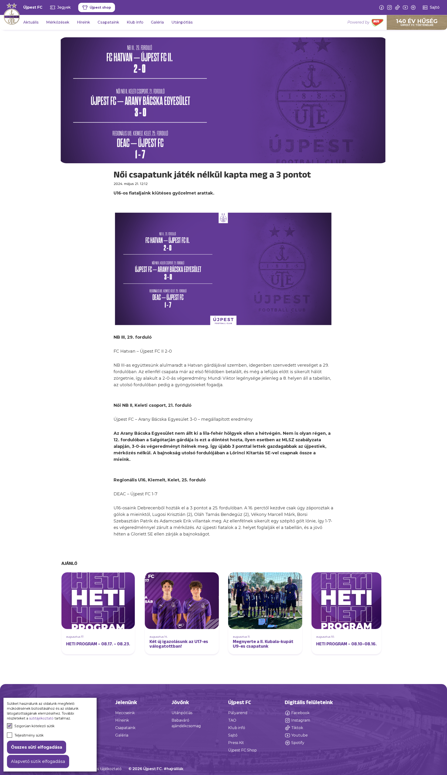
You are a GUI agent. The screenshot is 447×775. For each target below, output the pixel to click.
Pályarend (237, 713)
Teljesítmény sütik (29, 735)
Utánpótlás (182, 22)
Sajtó (232, 735)
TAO (232, 720)
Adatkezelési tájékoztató (98, 769)
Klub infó (236, 728)
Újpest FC (32, 7)
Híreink (83, 22)
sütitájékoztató (41, 718)
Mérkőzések (57, 22)
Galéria (157, 22)
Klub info (135, 22)
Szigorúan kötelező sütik (34, 726)
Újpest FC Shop (242, 750)
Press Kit (236, 742)
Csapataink (108, 22)
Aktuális (31, 22)
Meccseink (125, 713)
